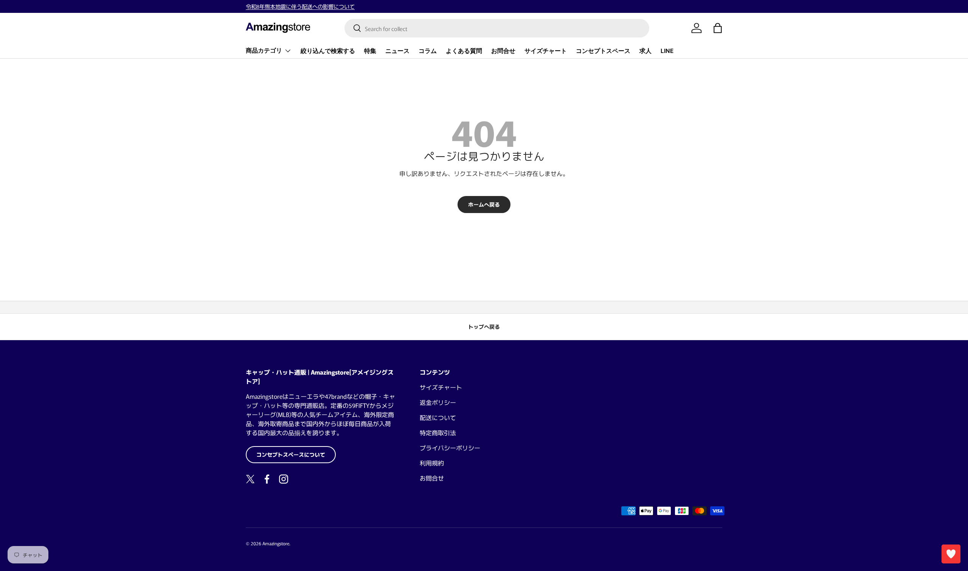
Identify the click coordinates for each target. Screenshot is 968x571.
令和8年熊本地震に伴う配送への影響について (300, 6)
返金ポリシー (438, 402)
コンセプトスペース (603, 50)
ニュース (397, 50)
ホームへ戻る (484, 204)
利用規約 (432, 462)
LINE (667, 50)
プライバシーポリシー (450, 447)
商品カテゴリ (264, 50)
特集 (370, 50)
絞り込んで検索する (328, 50)
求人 (645, 50)
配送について (438, 417)
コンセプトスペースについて (290, 454)
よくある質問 (464, 50)
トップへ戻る (484, 326)
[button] (717, 28)
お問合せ (503, 50)
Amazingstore (275, 543)
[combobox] (496, 28)
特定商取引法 (438, 432)
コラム (428, 50)
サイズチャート (545, 50)
